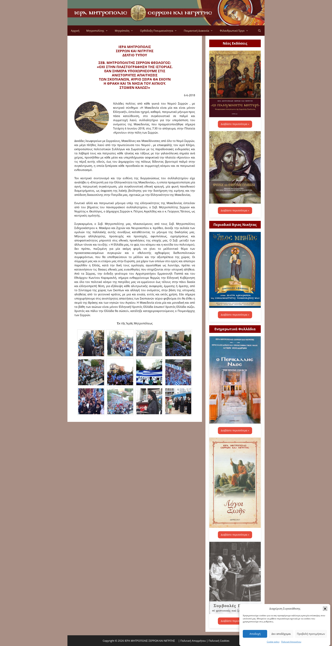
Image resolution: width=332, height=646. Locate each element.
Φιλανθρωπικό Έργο (232, 30)
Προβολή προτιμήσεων (311, 633)
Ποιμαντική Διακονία (196, 30)
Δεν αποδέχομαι (281, 633)
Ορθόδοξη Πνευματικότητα (156, 30)
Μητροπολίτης (95, 30)
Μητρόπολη (122, 30)
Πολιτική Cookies (219, 640)
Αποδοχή (255, 633)
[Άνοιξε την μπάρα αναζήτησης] (259, 30)
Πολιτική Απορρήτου (291, 641)
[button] (325, 608)
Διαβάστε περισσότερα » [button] (235, 124)
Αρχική (75, 30)
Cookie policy (273, 641)
